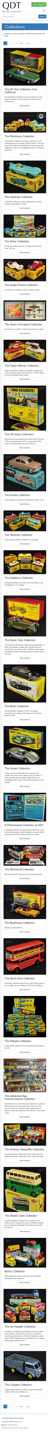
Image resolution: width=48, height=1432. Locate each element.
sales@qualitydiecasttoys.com (12, 1421)
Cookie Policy (13, 1425)
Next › (22, 43)
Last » (29, 43)
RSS (5, 1425)
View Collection (25, 105)
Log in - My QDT (39, 4)
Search (42, 16)
